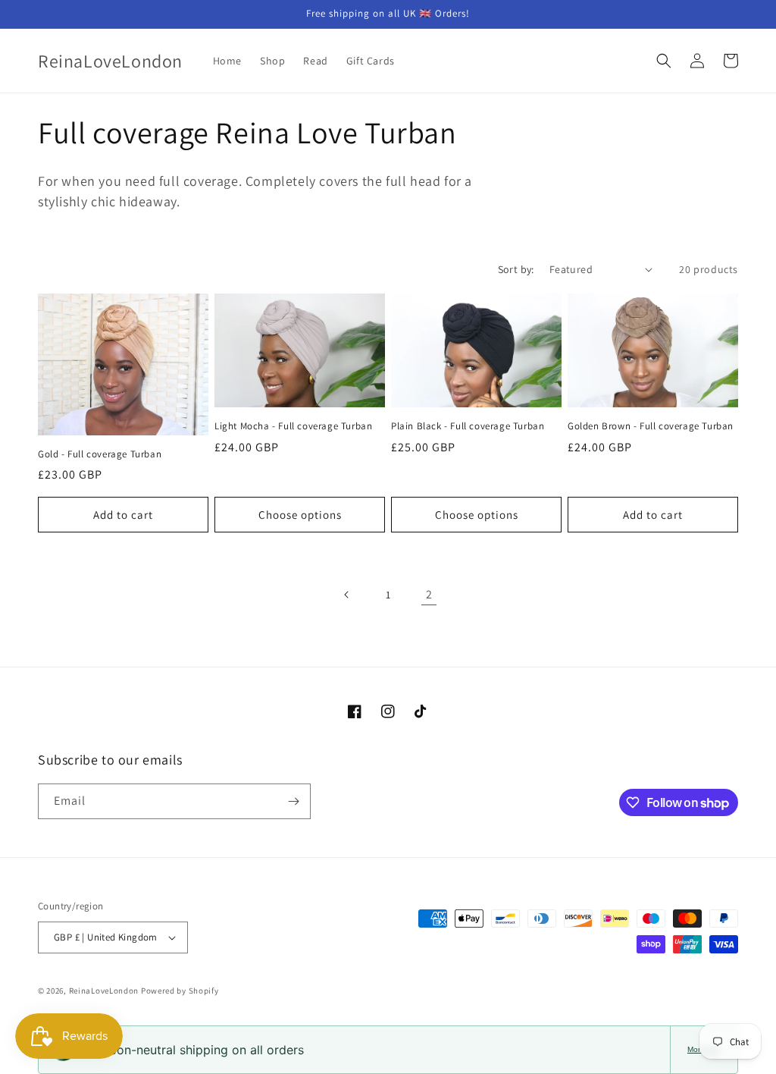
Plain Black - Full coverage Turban (467, 426)
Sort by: (516, 269)
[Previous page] (347, 594)
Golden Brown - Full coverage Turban (651, 426)
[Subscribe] (293, 801)
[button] (664, 60)
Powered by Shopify (180, 990)
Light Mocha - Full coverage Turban (293, 426)
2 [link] (429, 594)
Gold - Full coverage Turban (99, 454)
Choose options (300, 514)
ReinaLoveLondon (104, 990)
